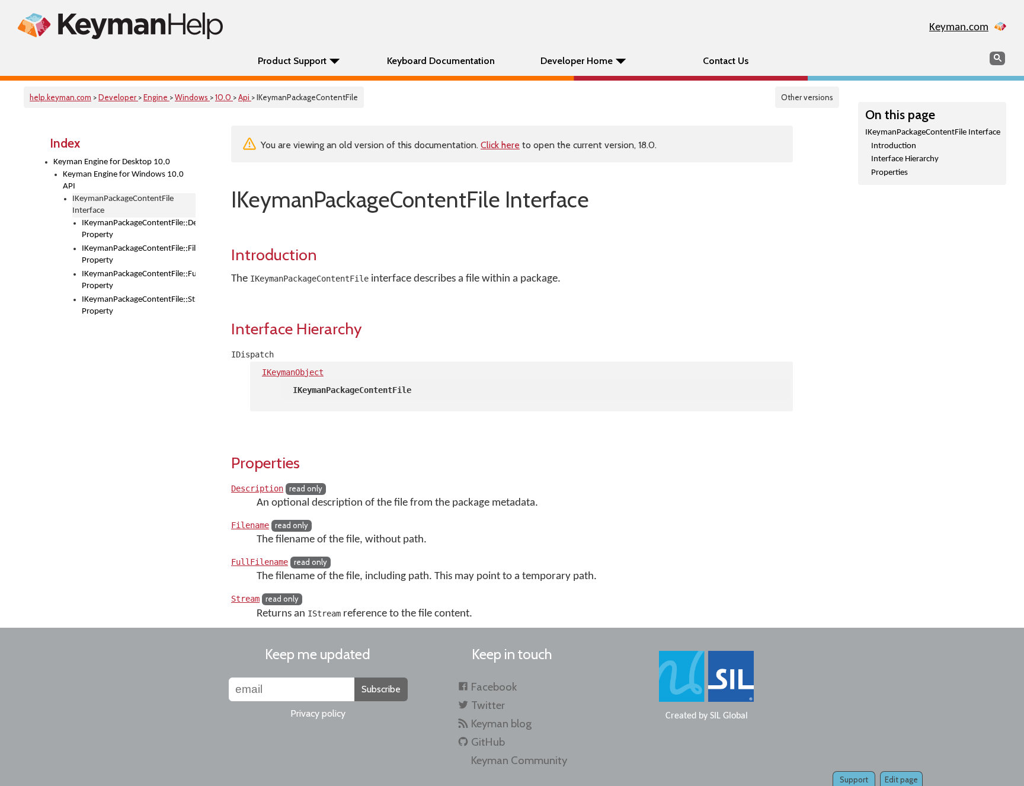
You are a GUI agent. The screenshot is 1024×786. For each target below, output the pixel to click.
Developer (118, 97)
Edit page (901, 779)
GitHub (488, 742)
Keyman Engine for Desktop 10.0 (111, 162)
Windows (192, 97)
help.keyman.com (60, 97)
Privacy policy (317, 713)
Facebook (494, 687)
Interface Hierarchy (905, 159)
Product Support (292, 60)
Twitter (488, 705)
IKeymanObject (293, 372)
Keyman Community (519, 760)
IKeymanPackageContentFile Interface (932, 132)
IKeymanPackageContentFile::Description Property (139, 229)
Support (854, 779)
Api (244, 97)
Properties (889, 172)
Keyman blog (501, 723)
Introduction (893, 146)
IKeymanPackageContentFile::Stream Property (139, 306)
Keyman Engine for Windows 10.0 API (123, 180)
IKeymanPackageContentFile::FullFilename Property (139, 280)
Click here (500, 145)
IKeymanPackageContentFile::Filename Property (139, 255)
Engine (156, 97)
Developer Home (576, 60)
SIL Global (729, 716)
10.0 (224, 97)
